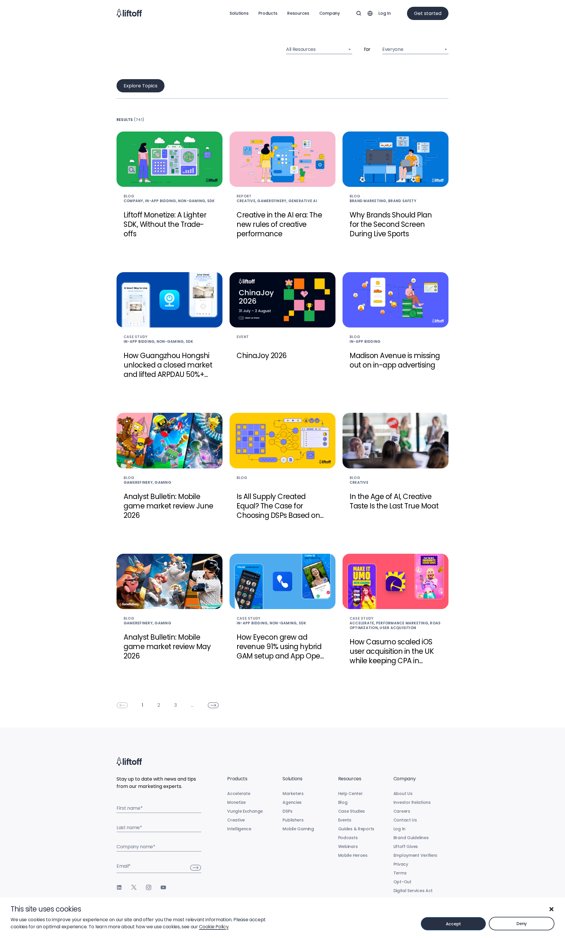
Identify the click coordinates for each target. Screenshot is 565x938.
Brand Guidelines (411, 838)
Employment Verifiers (415, 855)
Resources (298, 13)
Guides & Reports (356, 829)
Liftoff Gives (405, 846)
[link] (122, 705)
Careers (401, 811)
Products (267, 13)
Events (344, 820)
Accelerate (238, 793)
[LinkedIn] (119, 887)
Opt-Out (402, 882)
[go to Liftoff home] (129, 13)
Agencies (292, 802)
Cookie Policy (213, 926)
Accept (453, 924)
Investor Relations (412, 802)
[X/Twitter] (134, 887)
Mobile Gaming (298, 829)
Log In (384, 13)
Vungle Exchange (245, 811)
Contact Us (405, 820)
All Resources (301, 49)
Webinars (348, 846)
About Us (403, 793)
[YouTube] (163, 887)
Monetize (236, 802)
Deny (521, 924)
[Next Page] (213, 705)
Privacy (400, 864)
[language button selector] (370, 13)
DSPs (287, 811)
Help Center (350, 793)
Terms (400, 873)
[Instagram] (148, 887)
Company (329, 13)
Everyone (392, 49)
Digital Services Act (413, 891)
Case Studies (351, 811)
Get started (427, 13)
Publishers (292, 820)
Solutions (239, 13)
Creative (236, 820)
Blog (343, 802)
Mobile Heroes (353, 855)
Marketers (292, 793)
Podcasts (348, 838)
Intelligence (239, 829)
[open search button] (358, 13)
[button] (551, 909)
